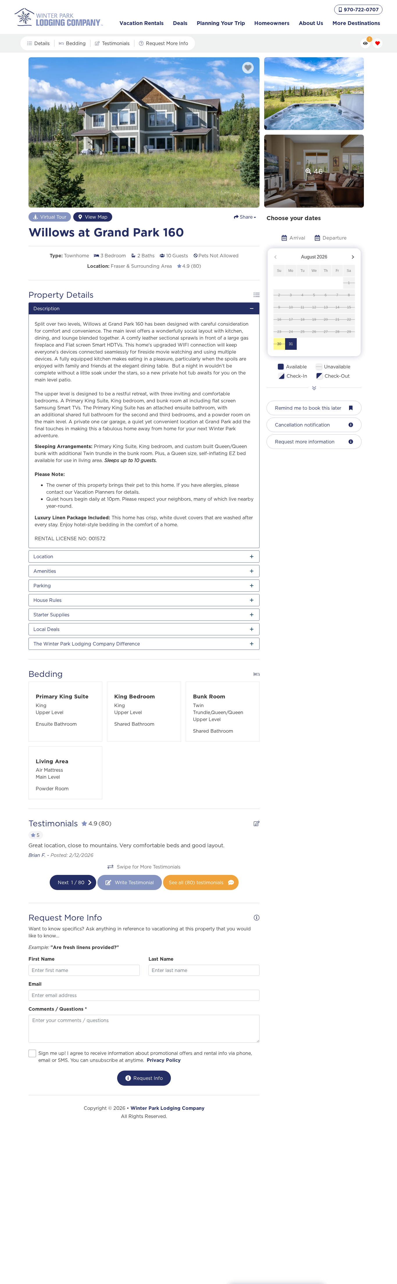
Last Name (161, 959)
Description (46, 308)
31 (291, 344)
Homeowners (271, 23)
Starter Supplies (51, 614)
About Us (311, 23)
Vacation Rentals (141, 23)
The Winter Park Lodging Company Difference (86, 644)
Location (43, 556)
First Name (41, 959)
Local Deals (46, 629)
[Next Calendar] (353, 257)
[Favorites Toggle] (377, 43)
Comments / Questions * (57, 1009)
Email (35, 984)
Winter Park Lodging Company (167, 1108)
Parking (42, 585)
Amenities (44, 571)
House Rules (47, 600)
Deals (180, 23)
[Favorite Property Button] (248, 68)
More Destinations (356, 23)
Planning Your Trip (221, 23)
